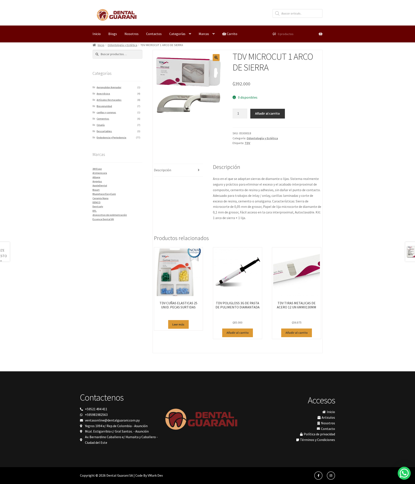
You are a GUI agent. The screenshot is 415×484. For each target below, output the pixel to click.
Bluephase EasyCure (104, 194)
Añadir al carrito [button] (238, 333)
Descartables (104, 131)
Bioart (96, 189)
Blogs (112, 34)
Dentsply (98, 206)
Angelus (97, 181)
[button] (216, 57)
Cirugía (101, 125)
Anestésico (103, 93)
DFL (95, 210)
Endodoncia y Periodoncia (111, 137)
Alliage (96, 177)
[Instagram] (331, 475)
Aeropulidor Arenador (109, 87)
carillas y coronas (106, 112)
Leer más (178, 324)
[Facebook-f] (318, 475)
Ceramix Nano (101, 198)
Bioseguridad (104, 106)
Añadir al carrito (267, 113)
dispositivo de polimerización (110, 214)
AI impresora (100, 173)
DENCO (97, 202)
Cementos (103, 118)
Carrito (231, 34)
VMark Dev (155, 475)
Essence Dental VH (103, 219)
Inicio (97, 34)
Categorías (177, 34)
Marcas (204, 34)
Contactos (154, 34)
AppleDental (100, 185)
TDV (247, 143)
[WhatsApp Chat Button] (404, 473)
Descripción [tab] (162, 170)
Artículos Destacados (109, 99)
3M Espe (97, 168)
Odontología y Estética (122, 45)
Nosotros (131, 34)
